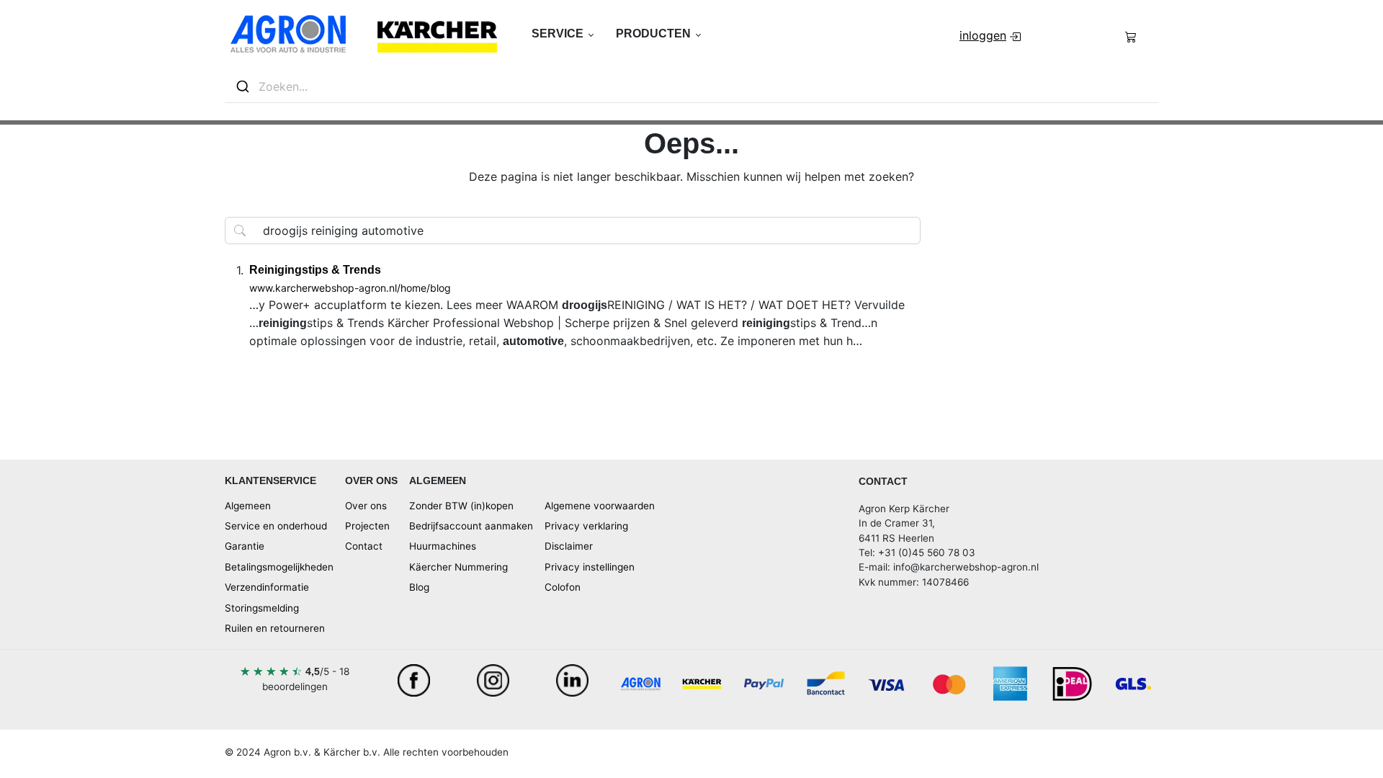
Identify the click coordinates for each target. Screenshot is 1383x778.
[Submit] (242, 86)
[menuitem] (991, 35)
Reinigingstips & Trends (315, 270)
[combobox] (691, 87)
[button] (562, 33)
